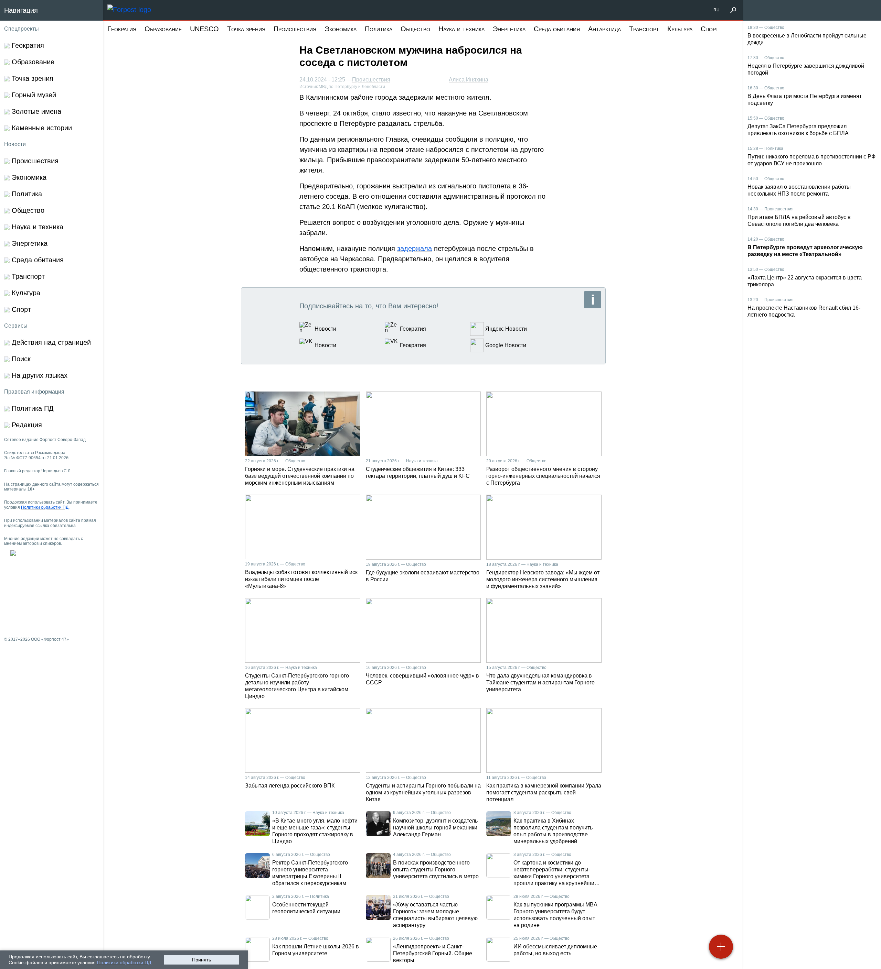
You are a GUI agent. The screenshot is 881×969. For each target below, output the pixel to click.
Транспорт (644, 29)
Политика (378, 29)
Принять (201, 959)
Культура (679, 29)
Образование (163, 29)
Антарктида (604, 29)
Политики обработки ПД (124, 962)
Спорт (710, 29)
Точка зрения (246, 29)
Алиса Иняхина (468, 79)
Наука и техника (461, 29)
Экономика (341, 29)
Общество (415, 29)
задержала (414, 248)
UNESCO (204, 29)
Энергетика (509, 29)
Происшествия (295, 29)
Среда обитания (557, 29)
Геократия (121, 29)
